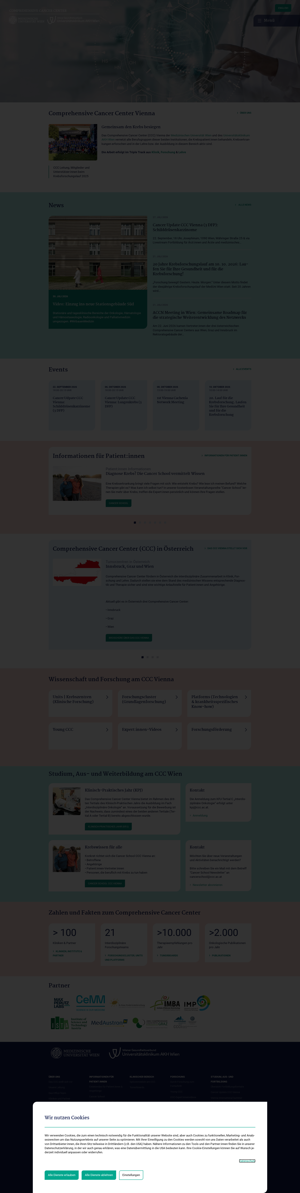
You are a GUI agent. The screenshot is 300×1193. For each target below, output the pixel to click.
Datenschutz (247, 1161)
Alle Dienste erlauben (61, 1175)
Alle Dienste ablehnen (99, 1175)
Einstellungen (131, 1175)
